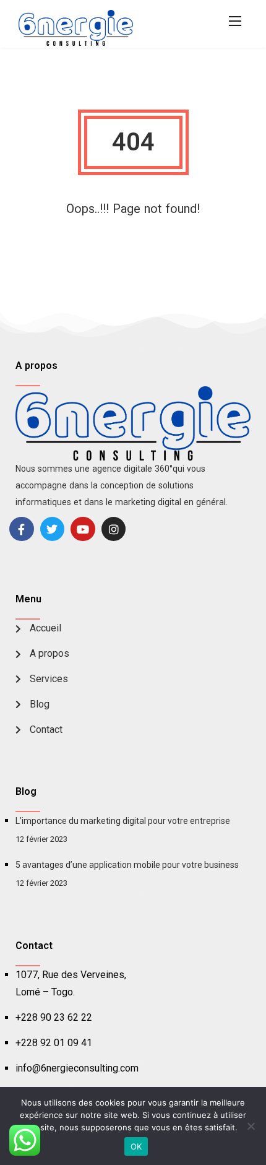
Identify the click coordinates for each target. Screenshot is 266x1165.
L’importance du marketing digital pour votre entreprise (122, 821)
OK (136, 1146)
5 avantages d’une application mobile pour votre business (127, 865)
